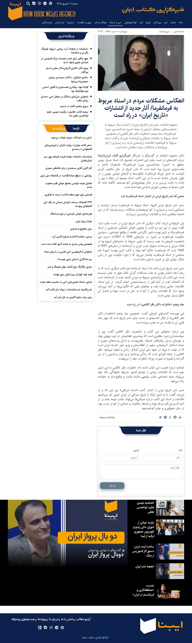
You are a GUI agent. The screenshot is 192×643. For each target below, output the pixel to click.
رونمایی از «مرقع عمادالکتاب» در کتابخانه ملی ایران (66, 176)
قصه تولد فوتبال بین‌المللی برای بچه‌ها (73, 274)
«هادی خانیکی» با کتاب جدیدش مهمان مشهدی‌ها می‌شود (68, 79)
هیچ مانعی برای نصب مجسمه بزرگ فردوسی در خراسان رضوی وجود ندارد (64, 60)
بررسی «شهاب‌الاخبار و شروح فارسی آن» (72, 236)
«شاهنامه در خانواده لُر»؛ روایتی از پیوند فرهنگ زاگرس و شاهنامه (64, 51)
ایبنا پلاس (59, 22)
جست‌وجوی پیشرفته (23, 619)
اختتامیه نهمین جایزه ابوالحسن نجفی (145, 507)
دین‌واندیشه (164, 31)
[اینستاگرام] (51, 628)
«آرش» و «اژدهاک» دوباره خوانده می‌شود (71, 138)
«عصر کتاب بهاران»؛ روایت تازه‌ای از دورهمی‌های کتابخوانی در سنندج (68, 147)
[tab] (76, 128)
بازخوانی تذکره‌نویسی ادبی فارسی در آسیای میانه (68, 252)
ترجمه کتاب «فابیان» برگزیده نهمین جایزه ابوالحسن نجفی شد (67, 114)
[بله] (45, 628)
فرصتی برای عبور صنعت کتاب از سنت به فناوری (68, 195)
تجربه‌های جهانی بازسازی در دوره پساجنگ (71, 214)
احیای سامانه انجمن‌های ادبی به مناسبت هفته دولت (66, 282)
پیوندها (42, 619)
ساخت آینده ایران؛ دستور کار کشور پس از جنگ (143, 551)
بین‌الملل (157, 22)
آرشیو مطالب (83, 619)
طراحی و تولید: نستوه (91, 637)
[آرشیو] (39, 628)
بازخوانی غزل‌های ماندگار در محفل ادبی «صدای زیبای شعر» (64, 98)
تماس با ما (67, 619)
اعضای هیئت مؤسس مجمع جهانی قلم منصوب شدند (68, 185)
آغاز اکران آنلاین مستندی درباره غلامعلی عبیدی (69, 168)
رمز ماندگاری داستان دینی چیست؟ (74, 259)
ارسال (112, 485)
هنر (165, 22)
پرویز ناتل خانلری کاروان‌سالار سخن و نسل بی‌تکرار (67, 70)
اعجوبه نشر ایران (144, 566)
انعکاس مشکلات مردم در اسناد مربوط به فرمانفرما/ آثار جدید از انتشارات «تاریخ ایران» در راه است (141, 108)
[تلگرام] (56, 628)
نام (180, 450)
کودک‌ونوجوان (130, 22)
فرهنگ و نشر (100, 22)
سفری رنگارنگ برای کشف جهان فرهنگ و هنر (69, 267)
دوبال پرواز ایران (84, 221)
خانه (181, 22)
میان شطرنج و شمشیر (81, 229)
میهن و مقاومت (84, 22)
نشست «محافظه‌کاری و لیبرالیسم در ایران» (143, 590)
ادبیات (173, 22)
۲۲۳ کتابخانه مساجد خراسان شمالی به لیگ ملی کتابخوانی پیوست (68, 204)
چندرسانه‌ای (47, 22)
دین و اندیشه (115, 22)
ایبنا (153, 10)
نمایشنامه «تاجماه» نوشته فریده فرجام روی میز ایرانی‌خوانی (68, 158)
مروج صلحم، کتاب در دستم (74, 106)
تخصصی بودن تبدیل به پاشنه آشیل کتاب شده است (66, 244)
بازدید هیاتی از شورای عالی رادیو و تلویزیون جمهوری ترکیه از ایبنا (143, 529)
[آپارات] (62, 628)
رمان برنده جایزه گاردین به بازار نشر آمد (73, 297)
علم (141, 22)
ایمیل (136, 450)
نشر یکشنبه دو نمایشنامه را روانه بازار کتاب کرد (69, 289)
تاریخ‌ (148, 22)
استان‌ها (70, 22)
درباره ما (53, 619)
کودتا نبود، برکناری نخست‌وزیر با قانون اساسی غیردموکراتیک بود (65, 89)
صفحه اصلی (178, 31)
